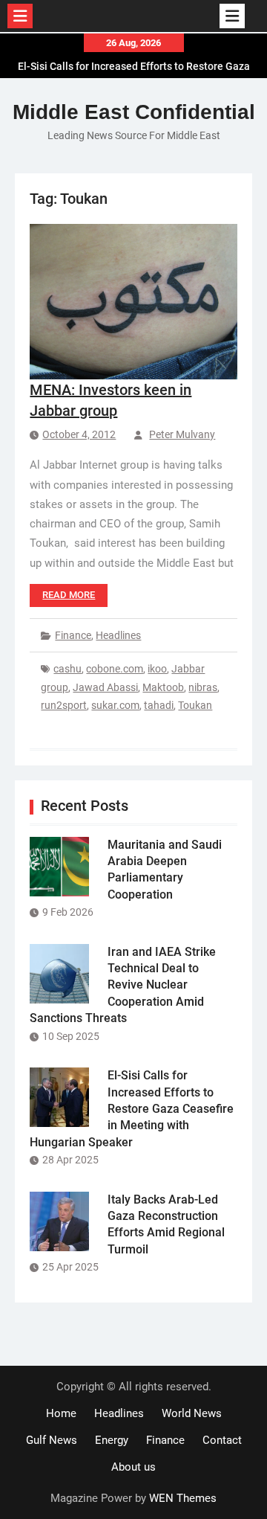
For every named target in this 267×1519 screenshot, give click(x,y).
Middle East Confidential (134, 111)
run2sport (64, 705)
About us (133, 1467)
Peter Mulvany (182, 434)
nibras (202, 687)
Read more (68, 594)
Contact (222, 1440)
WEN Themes (183, 1498)
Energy (111, 1440)
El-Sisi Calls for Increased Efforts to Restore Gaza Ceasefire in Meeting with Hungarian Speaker (132, 1108)
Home (61, 1413)
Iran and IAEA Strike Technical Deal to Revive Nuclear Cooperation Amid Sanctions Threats (123, 985)
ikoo (157, 669)
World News (192, 1413)
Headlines (118, 635)
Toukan (195, 705)
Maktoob (163, 687)
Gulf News (51, 1440)
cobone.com (114, 669)
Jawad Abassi (105, 687)
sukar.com (115, 705)
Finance (73, 635)
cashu (67, 669)
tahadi (159, 705)
